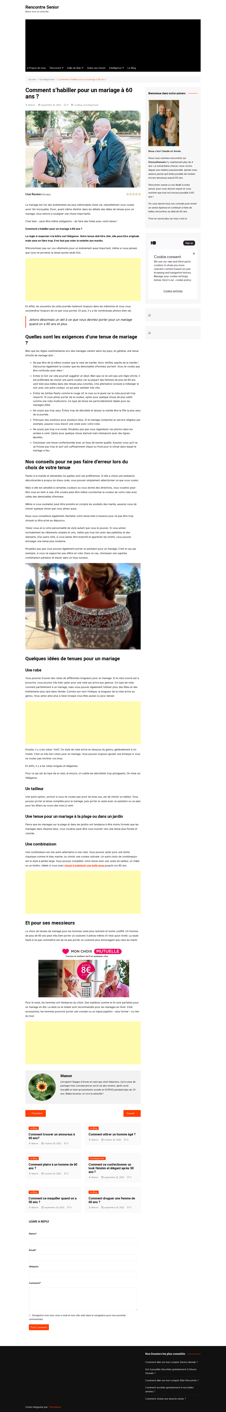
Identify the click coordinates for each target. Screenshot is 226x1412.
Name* (33, 1233)
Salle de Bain (74, 67)
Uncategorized (90, 105)
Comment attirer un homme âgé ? (112, 1134)
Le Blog (131, 67)
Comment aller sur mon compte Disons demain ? (171, 1362)
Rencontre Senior (42, 7)
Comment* (35, 1283)
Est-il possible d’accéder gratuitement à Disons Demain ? (170, 1371)
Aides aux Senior (96, 67)
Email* (32, 1250)
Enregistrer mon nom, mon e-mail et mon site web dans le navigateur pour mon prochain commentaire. (77, 1317)
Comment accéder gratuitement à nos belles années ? (169, 1389)
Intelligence (115, 67)
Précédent (37, 1113)
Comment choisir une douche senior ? (165, 1398)
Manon (31, 105)
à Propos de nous (36, 67)
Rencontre (55, 67)
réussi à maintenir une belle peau (84, 865)
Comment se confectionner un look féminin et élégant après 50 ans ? (111, 1168)
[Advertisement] (113, 40)
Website (33, 1266)
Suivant (131, 1113)
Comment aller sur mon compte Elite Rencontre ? (172, 1380)
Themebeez (54, 1407)
